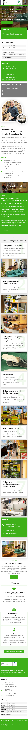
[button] (24, 2)
